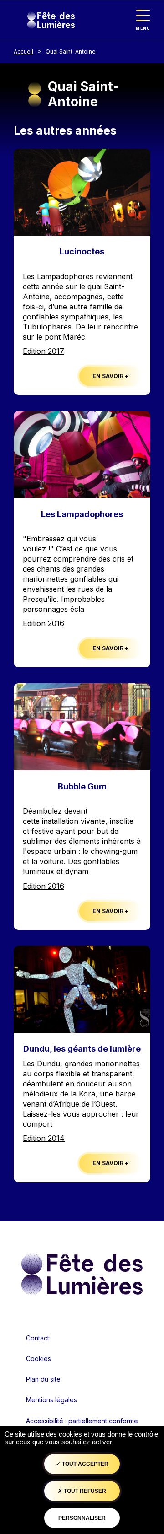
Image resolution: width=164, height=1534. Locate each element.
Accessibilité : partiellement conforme (82, 1421)
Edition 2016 (43, 623)
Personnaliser (82, 1518)
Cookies (38, 1358)
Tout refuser (84, 1491)
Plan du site (43, 1379)
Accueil (23, 51)
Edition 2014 (44, 1138)
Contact (37, 1338)
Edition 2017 (43, 351)
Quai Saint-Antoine (71, 51)
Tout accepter (84, 1464)
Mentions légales (51, 1400)
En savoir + (110, 376)
